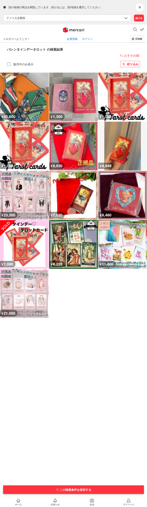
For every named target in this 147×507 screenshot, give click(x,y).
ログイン (87, 39)
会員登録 (72, 39)
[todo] (142, 29)
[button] (135, 29)
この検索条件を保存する (75, 489)
